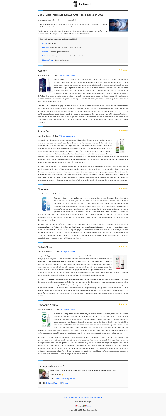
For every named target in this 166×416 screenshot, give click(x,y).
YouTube (72, 379)
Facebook (57, 383)
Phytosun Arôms (47, 60)
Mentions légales (90, 397)
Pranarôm (45, 47)
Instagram (49, 383)
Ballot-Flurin (46, 56)
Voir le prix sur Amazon (67, 75)
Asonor (44, 43)
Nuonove (45, 52)
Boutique (67, 397)
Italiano (88, 406)
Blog (72, 397)
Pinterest (65, 383)
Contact (100, 397)
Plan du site (79, 397)
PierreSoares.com (62, 379)
